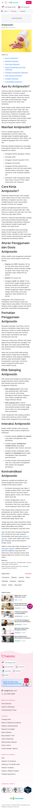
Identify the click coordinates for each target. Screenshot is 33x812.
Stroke (28, 577)
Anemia (4, 585)
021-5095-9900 (8, 694)
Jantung (21, 577)
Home (5, 11)
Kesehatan (13, 11)
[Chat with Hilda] (30, 606)
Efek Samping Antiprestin (13, 76)
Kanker (10, 585)
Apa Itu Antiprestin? (11, 58)
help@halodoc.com (9, 691)
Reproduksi (18, 585)
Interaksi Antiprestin (11, 79)
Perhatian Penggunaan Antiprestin (16, 72)
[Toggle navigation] (2, 2)
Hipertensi (21, 581)
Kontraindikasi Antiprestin (13, 82)
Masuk (29, 2)
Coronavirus (5, 577)
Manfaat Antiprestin (11, 61)
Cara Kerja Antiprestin (12, 64)
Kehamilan (5, 581)
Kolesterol (13, 581)
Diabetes (14, 577)
